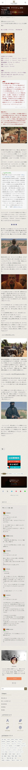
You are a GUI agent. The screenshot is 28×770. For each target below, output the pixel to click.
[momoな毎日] (14, 2)
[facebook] (13, 683)
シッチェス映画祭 (16, 745)
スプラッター (23, 745)
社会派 (17, 760)
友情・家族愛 (4, 756)
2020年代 (8, 741)
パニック (20, 747)
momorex (8, 512)
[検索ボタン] (25, 2)
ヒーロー (3, 749)
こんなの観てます (7, 701)
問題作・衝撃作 (14, 756)
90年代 (16, 739)
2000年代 (21, 739)
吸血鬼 (9, 756)
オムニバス (14, 743)
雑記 (4, 710)
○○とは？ (19, 741)
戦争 (15, 758)
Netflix (13, 741)
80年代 (12, 739)
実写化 (20, 756)
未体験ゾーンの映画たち (6, 760)
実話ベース (4, 758)
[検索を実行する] (25, 688)
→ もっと (14, 678)
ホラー (4, 473)
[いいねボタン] (2, 449)
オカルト (8, 743)
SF (15, 741)
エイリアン (4, 743)
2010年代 (10, 473)
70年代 (8, 739)
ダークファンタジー (13, 747)
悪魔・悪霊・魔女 (10, 758)
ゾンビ (14, 473)
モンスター (20, 749)
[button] (3, 491)
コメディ (23, 743)
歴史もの (13, 760)
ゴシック (3, 745)
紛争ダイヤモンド (17, 207)
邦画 (21, 760)
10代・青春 (4, 739)
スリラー (3, 747)
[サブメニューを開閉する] (25, 701)
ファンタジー (8, 749)
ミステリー (14, 749)
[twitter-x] (15, 683)
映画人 (4, 707)
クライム (18, 743)
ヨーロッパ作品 (20, 473)
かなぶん (8, 569)
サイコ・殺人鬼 (9, 745)
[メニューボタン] (2, 2)
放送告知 (5, 704)
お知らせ (5, 698)
